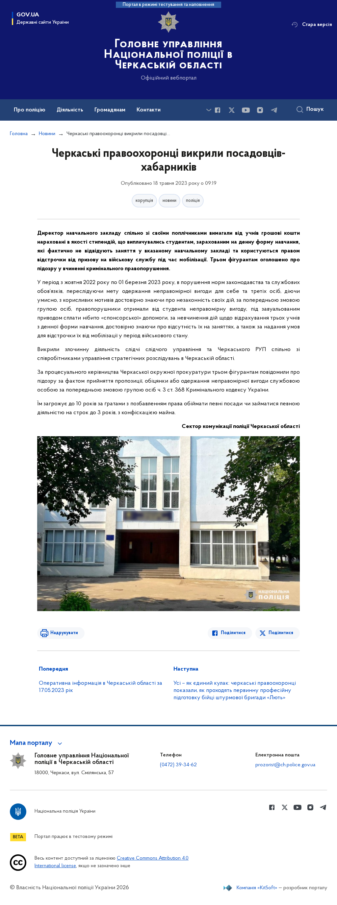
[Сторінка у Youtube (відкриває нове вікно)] (246, 110)
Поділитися (233, 633)
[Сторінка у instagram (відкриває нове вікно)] (260, 110)
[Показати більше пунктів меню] (209, 110)
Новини (47, 133)
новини (169, 200)
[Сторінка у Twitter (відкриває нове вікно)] (232, 110)
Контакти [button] (149, 110)
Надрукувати (64, 633)
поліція (193, 200)
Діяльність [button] (70, 110)
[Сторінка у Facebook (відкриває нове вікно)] (217, 110)
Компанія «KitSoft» (257, 888)
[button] (37, 743)
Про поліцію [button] (29, 110)
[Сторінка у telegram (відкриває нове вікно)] (274, 110)
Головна (19, 133)
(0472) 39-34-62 (178, 765)
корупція (144, 200)
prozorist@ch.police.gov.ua (285, 765)
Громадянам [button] (109, 110)
